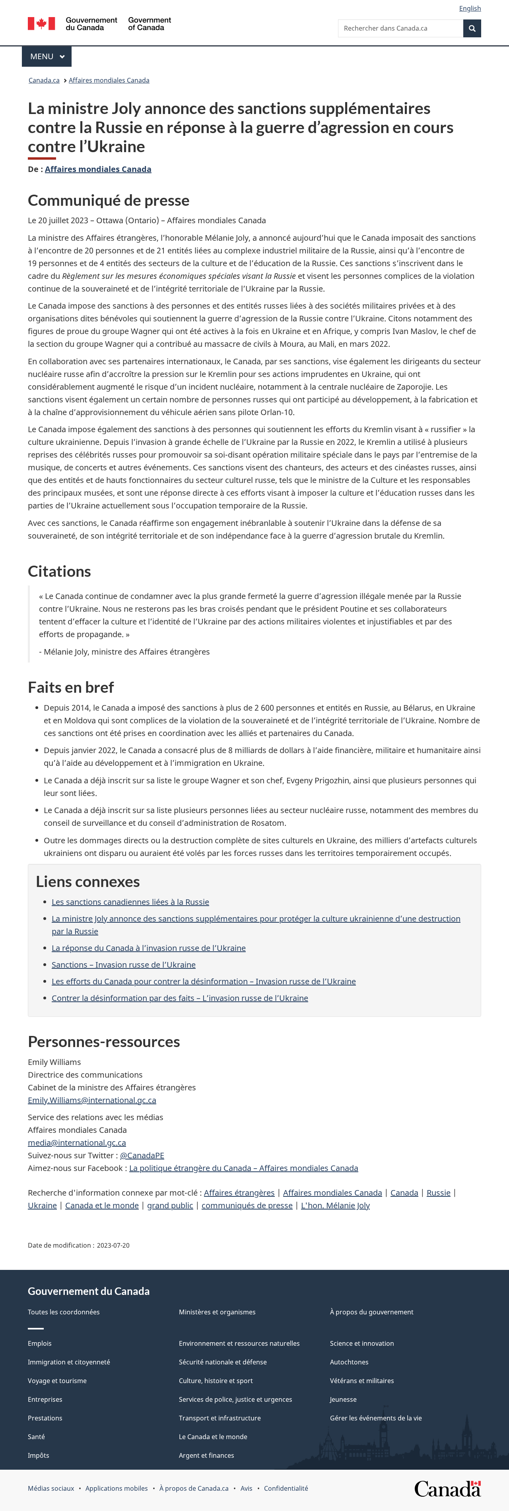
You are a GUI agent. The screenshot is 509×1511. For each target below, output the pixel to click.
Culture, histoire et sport (216, 1380)
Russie (439, 1192)
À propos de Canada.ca (194, 1488)
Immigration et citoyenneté (69, 1362)
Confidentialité (286, 1488)
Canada (404, 1192)
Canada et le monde (102, 1205)
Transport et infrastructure (220, 1418)
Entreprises (45, 1399)
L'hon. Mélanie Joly (335, 1205)
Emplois (40, 1343)
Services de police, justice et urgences (235, 1399)
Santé (36, 1436)
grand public (170, 1205)
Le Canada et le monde (213, 1436)
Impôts (38, 1455)
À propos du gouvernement (372, 1312)
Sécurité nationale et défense (223, 1362)
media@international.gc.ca (77, 1142)
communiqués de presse (247, 1205)
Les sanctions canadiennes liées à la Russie (130, 902)
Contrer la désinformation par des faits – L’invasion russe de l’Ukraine (180, 998)
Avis (247, 1488)
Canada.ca (44, 80)
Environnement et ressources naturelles (239, 1343)
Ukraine (42, 1205)
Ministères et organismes (217, 1312)
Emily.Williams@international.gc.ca (92, 1100)
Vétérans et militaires (362, 1380)
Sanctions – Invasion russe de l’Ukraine (124, 964)
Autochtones (349, 1362)
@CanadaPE (142, 1155)
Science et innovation (362, 1343)
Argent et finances (206, 1455)
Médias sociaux (51, 1488)
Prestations (45, 1418)
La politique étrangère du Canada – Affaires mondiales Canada (243, 1168)
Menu (51, 56)
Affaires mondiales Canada (109, 80)
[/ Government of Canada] (99, 25)
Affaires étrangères (239, 1192)
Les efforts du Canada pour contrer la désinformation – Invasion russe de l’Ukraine (204, 981)
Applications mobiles (116, 1488)
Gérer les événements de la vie (376, 1418)
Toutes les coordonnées (64, 1312)
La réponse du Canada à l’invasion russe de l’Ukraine (149, 948)
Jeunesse (343, 1399)
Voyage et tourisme (57, 1380)
